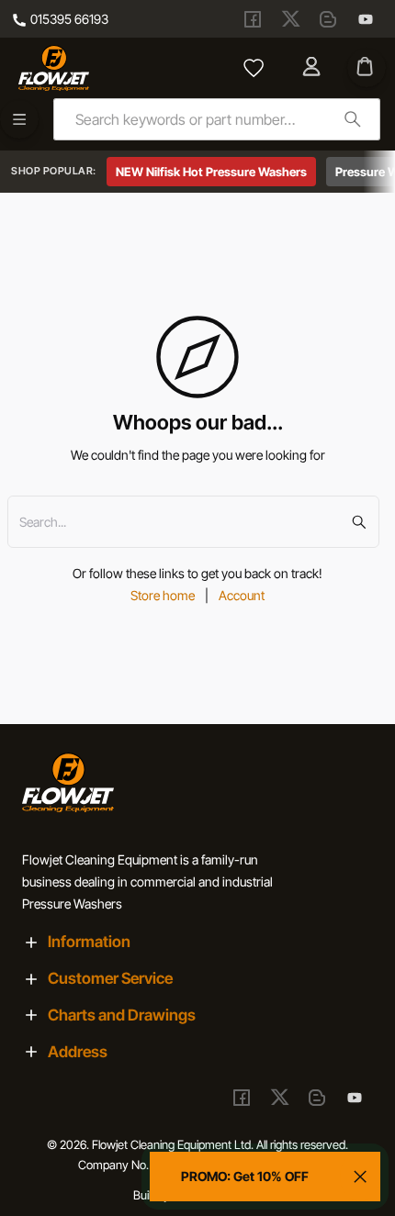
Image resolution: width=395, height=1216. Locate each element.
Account (242, 595)
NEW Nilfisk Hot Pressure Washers (211, 171)
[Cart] (366, 68)
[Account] (313, 68)
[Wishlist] (253, 68)
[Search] (352, 119)
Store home (162, 595)
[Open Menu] (19, 119)
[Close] (360, 1176)
